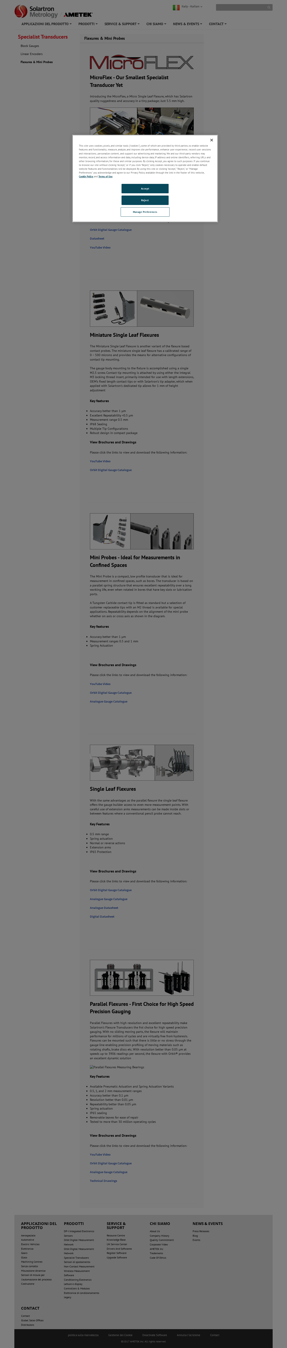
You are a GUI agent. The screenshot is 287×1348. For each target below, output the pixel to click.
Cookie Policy (86, 176)
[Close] (212, 140)
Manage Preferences (145, 212)
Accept (145, 188)
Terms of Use (105, 176)
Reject (145, 200)
